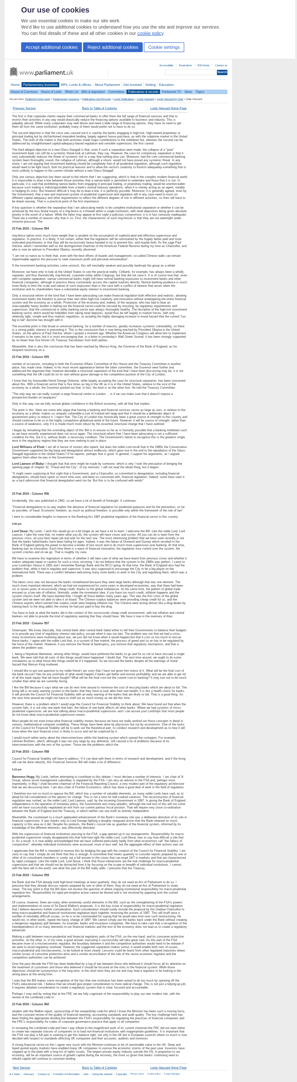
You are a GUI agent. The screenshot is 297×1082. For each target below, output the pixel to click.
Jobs (86, 1074)
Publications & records (143, 92)
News (188, 92)
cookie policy (150, 33)
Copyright (121, 1074)
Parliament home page (37, 99)
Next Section (21, 1067)
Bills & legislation (93, 92)
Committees (116, 92)
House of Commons (24, 92)
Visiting (150, 85)
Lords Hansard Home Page (168, 108)
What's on (71, 92)
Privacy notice (137, 1074)
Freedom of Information (66, 1074)
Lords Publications (124, 99)
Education (166, 85)
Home (15, 85)
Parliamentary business (40, 85)
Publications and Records (96, 99)
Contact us (221, 65)
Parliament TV (171, 92)
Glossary (29, 1074)
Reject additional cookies (112, 47)
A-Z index (14, 1074)
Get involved (132, 85)
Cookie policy (154, 1074)
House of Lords (51, 92)
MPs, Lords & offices (76, 85)
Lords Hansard (145, 99)
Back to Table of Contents (99, 108)
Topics (200, 92)
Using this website (102, 1074)
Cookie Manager (172, 1074)
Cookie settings (164, 47)
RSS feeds (203, 65)
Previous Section (24, 108)
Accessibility (166, 65)
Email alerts (185, 65)
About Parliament (107, 85)
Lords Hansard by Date (170, 99)
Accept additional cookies (51, 47)
